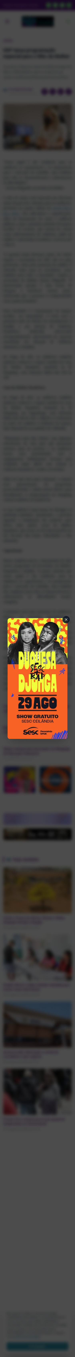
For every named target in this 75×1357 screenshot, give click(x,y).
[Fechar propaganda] (66, 619)
